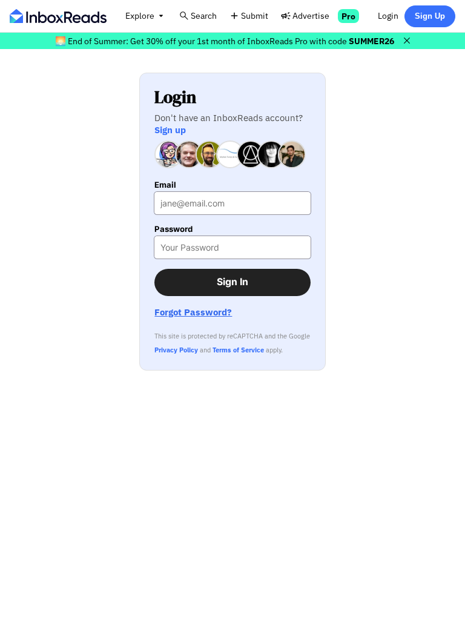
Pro (348, 16)
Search (204, 15)
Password (173, 229)
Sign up (170, 130)
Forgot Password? (193, 312)
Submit (254, 15)
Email (165, 185)
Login (388, 15)
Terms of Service (238, 350)
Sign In (232, 282)
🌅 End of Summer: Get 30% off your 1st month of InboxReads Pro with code (224, 41)
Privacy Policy (176, 350)
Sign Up (430, 16)
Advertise (310, 15)
